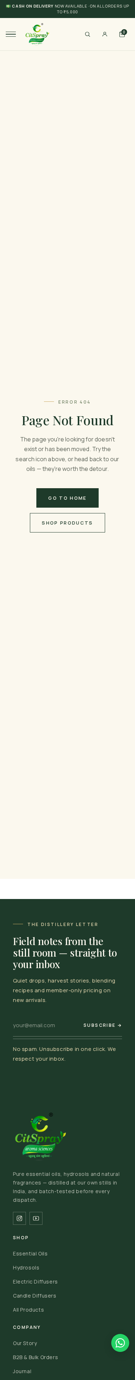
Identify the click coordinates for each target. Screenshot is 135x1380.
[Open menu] (11, 34)
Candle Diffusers (35, 1295)
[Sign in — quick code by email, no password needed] (105, 34)
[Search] (87, 34)
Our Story (25, 1343)
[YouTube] (36, 1218)
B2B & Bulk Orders (35, 1357)
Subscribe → (103, 1025)
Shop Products (67, 523)
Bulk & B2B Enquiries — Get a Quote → (67, 11)
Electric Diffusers (35, 1281)
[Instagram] (19, 1218)
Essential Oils (30, 1253)
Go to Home (67, 498)
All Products (28, 1309)
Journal (22, 1371)
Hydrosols (26, 1267)
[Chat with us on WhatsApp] (120, 1343)
